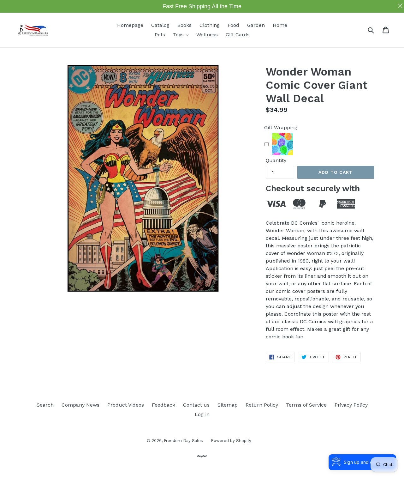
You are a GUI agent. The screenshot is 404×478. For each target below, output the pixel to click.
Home (280, 25)
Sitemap (227, 405)
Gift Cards (238, 35)
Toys (182, 34)
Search (45, 405)
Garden (256, 25)
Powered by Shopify (231, 440)
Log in (202, 414)
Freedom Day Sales (183, 440)
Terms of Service (306, 405)
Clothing (209, 25)
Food (233, 25)
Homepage (130, 25)
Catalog (160, 25)
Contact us (196, 405)
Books (184, 25)
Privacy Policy (351, 405)
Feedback (163, 405)
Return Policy (262, 405)
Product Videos (125, 405)
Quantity (276, 160)
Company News (80, 405)
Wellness (207, 35)
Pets (160, 35)
